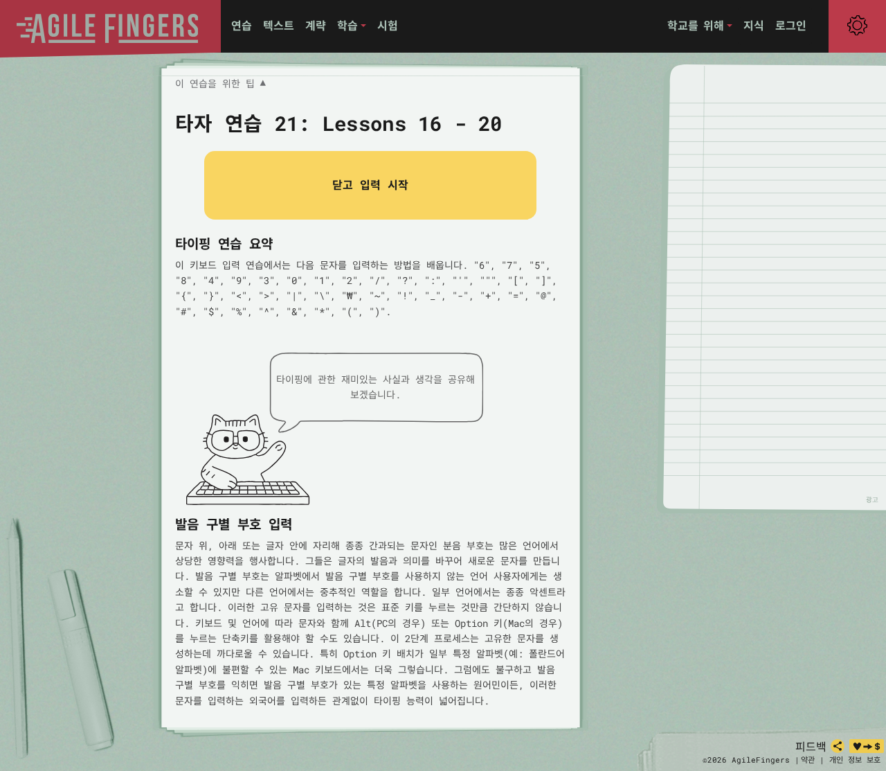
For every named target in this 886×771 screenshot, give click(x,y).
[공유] (837, 746)
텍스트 (278, 25)
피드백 (810, 746)
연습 (241, 25)
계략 (315, 25)
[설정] (857, 25)
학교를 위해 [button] (695, 25)
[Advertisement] (782, 287)
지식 (753, 25)
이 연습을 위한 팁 (220, 84)
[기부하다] (866, 746)
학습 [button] (347, 25)
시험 (387, 25)
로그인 (790, 25)
